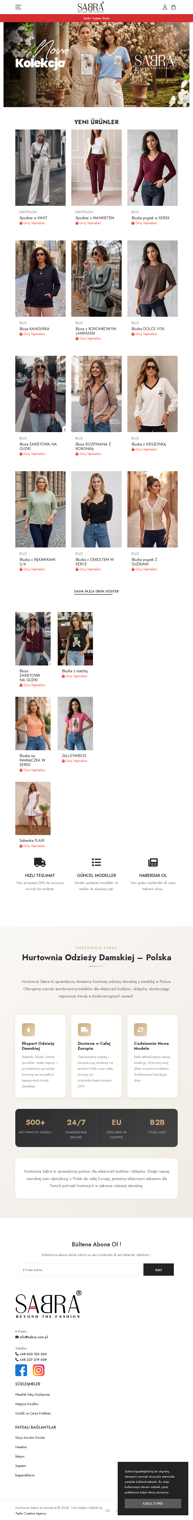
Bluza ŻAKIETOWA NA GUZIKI (38, 446)
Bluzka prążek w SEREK (150, 218)
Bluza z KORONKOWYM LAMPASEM (96, 331)
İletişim (19, 1456)
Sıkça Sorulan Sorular (30, 1437)
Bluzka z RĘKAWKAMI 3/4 (37, 562)
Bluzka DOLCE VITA (148, 329)
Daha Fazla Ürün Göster (96, 591)
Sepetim (20, 1465)
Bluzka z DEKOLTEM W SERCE (95, 562)
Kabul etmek (153, 1503)
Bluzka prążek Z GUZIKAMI (144, 562)
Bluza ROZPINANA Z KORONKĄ (93, 446)
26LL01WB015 (74, 755)
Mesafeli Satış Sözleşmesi (32, 1394)
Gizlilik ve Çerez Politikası (33, 1413)
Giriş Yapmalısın (33, 223)
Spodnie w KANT (34, 218)
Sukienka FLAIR (32, 840)
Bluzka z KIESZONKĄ (149, 444)
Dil (107, 1510)
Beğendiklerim (25, 1475)
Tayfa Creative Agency (30, 1513)
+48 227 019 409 (33, 1359)
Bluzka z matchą (75, 671)
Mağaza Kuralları (27, 1404)
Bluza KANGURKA (34, 329)
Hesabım (21, 1447)
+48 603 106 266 (33, 1354)
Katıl (158, 1270)
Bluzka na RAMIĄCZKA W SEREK (32, 760)
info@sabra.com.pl (33, 1337)
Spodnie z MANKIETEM (95, 218)
